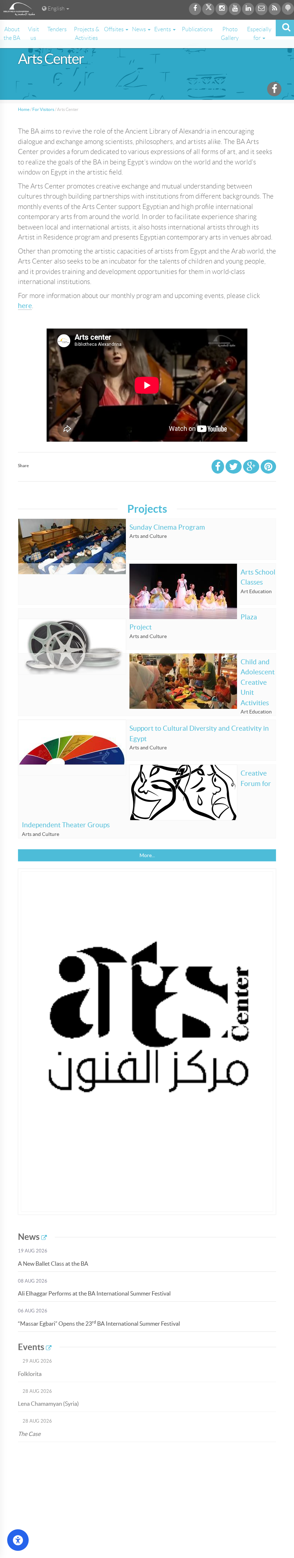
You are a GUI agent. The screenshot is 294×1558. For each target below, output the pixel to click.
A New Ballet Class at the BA (53, 1263)
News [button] (139, 29)
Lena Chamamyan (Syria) (48, 1403)
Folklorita (30, 1374)
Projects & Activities (86, 33)
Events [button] (163, 29)
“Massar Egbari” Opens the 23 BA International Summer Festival (99, 1323)
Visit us (33, 33)
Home (23, 109)
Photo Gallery (230, 33)
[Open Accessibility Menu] (18, 1540)
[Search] (285, 28)
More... (147, 855)
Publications (197, 29)
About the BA (12, 33)
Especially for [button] (259, 33)
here (25, 306)
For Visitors (43, 109)
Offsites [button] (114, 29)
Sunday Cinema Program (167, 527)
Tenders (57, 29)
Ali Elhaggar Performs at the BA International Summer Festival (94, 1293)
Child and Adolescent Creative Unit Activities (258, 682)
